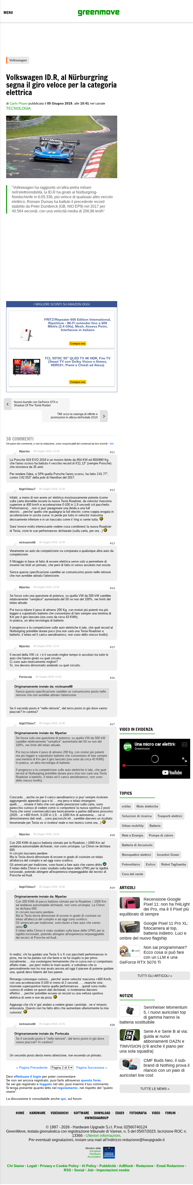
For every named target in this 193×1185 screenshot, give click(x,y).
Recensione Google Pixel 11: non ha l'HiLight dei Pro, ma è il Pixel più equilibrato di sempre (155, 906)
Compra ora (77, 343)
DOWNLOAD (102, 1112)
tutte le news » (154, 1089)
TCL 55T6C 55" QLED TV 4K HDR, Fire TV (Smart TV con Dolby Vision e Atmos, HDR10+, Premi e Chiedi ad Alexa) (77, 361)
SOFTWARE (81, 1112)
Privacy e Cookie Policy (59, 1166)
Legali (32, 1166)
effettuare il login (27, 1076)
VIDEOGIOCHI (59, 1112)
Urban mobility (133, 826)
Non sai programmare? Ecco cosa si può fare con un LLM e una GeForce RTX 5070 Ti (153, 955)
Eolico (150, 864)
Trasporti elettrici (169, 816)
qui (63, 1099)
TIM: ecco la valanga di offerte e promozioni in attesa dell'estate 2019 (74, 415)
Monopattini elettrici (136, 855)
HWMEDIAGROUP (97, 1117)
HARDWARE (37, 1112)
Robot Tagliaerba (173, 864)
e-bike (126, 806)
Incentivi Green (168, 855)
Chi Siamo (15, 1166)
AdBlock (126, 1166)
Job (90, 1170)
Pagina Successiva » (91, 1067)
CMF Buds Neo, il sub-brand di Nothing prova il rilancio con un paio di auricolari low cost (154, 1068)
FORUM (170, 1112)
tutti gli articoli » (154, 976)
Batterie (155, 826)
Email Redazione (170, 1166)
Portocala (25, 677)
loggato (46, 1084)
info (112, 443)
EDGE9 (119, 1112)
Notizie (126, 996)
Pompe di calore (161, 835)
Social (79, 1170)
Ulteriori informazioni (103, 1136)
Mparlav (24, 451)
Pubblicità (107, 1166)
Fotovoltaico (131, 864)
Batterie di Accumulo (137, 845)
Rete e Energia (132, 835)
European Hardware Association (94, 1154)
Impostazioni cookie (112, 1170)
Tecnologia (18, 108)
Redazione (144, 1166)
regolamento (67, 1088)
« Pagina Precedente (32, 1067)
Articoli (127, 888)
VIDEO (156, 1112)
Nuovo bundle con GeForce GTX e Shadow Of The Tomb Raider (36, 403)
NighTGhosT (27, 489)
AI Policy (89, 1166)
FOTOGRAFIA (138, 1112)
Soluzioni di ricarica (137, 816)
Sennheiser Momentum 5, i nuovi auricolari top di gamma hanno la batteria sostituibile (153, 1015)
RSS (67, 1170)
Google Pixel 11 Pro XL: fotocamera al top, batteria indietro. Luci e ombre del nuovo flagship (154, 931)
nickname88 (27, 542)
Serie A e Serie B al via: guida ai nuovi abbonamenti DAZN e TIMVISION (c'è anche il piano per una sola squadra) (154, 1041)
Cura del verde (132, 874)
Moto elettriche (147, 806)
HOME (20, 1112)
